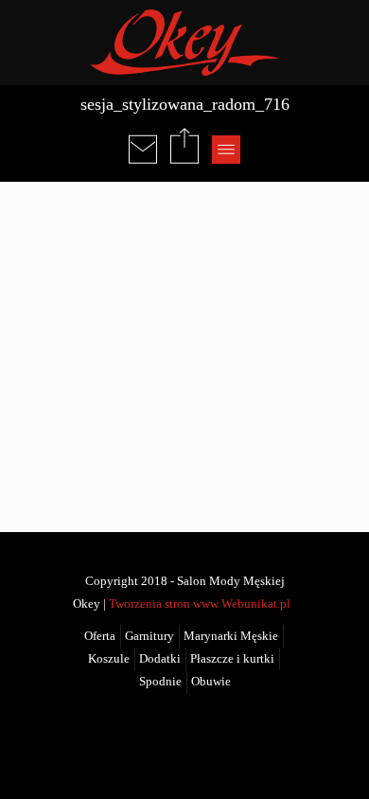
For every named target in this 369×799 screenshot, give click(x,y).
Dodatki (160, 659)
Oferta (99, 636)
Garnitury (149, 636)
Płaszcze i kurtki (232, 659)
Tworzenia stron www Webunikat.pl (199, 604)
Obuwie (211, 681)
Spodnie (160, 681)
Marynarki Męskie (231, 636)
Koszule (109, 659)
